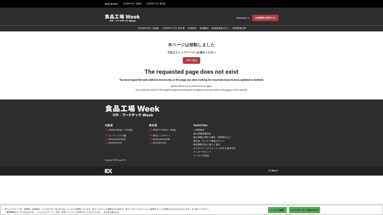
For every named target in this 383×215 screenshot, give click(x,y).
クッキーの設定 (277, 210)
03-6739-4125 (115, 143)
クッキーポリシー (111, 212)
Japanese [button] (241, 17)
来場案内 (204, 28)
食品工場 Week (111, 4)
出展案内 (192, 28)
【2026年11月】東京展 (156, 4)
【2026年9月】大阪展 (131, 4)
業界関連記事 (239, 28)
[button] (265, 18)
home (229, 90)
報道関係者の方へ (221, 28)
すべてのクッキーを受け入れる (304, 210)
